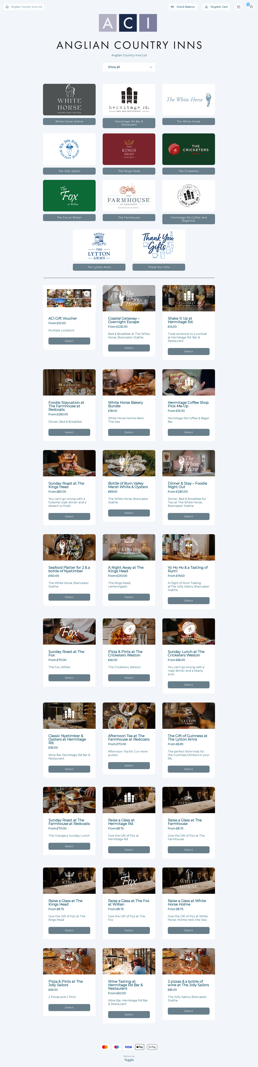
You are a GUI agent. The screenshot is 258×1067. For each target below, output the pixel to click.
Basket (251, 7)
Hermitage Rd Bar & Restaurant (129, 123)
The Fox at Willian (69, 217)
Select (69, 341)
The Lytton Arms (99, 267)
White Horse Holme (69, 121)
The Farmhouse (129, 217)
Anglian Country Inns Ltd (26, 6)
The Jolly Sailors (69, 171)
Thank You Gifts (159, 267)
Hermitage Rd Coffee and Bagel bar (189, 219)
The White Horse (188, 121)
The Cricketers (189, 171)
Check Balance (186, 6)
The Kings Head (129, 171)
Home (239, 7)
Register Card (219, 6)
